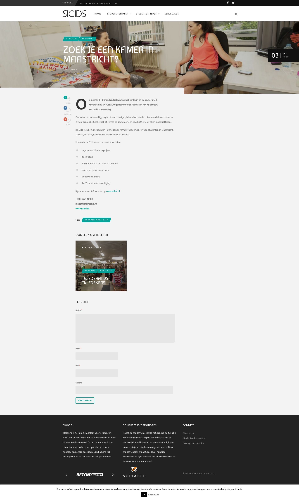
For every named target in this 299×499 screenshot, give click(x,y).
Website (79, 383)
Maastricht (87, 39)
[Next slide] (113, 474)
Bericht (79, 310)
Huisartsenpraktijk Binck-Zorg (99, 3)
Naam (78, 348)
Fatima (73, 70)
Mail (78, 366)
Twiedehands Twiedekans (95, 280)
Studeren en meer (117, 13)
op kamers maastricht (96, 220)
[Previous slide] (66, 474)
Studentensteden (146, 13)
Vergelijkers (172, 13)
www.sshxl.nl (113, 191)
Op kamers (71, 39)
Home (98, 13)
